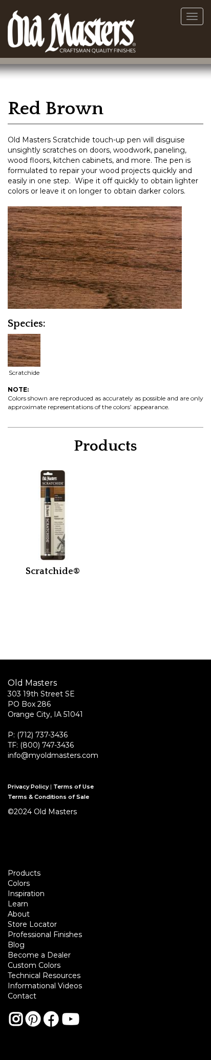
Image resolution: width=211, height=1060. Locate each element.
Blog (16, 944)
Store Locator (32, 924)
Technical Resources (44, 975)
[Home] (71, 28)
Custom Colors (34, 965)
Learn (18, 903)
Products (24, 873)
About (19, 914)
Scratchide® (53, 571)
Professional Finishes (45, 934)
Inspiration (26, 893)
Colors (19, 883)
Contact (22, 996)
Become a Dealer (39, 955)
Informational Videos (45, 985)
